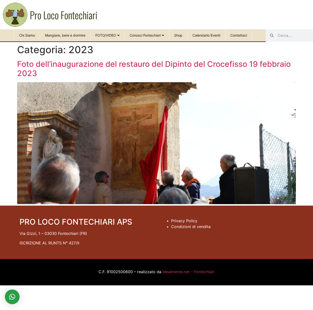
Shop (178, 35)
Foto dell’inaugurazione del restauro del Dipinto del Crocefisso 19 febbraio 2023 (154, 68)
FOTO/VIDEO (105, 35)
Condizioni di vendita (191, 226)
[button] (12, 297)
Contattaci (238, 35)
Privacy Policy (184, 220)
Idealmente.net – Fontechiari (188, 271)
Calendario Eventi (206, 35)
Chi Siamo (27, 35)
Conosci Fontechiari (145, 35)
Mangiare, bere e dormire (65, 35)
